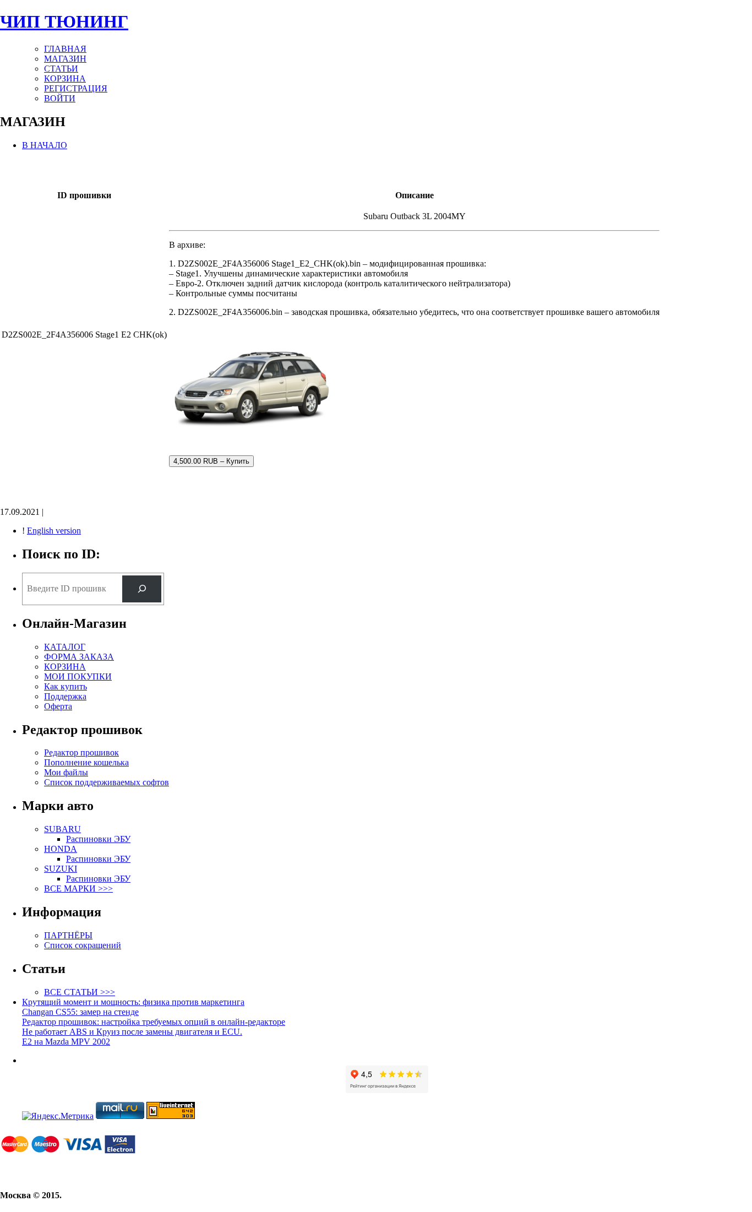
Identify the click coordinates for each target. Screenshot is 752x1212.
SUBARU (62, 829)
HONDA (60, 849)
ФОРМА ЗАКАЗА (79, 656)
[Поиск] (141, 588)
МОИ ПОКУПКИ (78, 676)
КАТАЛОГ (64, 646)
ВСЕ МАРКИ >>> (78, 888)
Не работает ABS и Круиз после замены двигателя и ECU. (132, 1031)
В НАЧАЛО (44, 145)
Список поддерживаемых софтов (106, 782)
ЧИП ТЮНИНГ (64, 21)
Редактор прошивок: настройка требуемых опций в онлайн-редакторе (153, 1021)
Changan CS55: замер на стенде (80, 1012)
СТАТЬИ (61, 68)
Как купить (65, 686)
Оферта (58, 706)
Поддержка (65, 696)
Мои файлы (66, 772)
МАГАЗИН (65, 58)
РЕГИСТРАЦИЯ (75, 88)
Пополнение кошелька (86, 762)
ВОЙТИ (59, 98)
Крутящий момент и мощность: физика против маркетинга (133, 1002)
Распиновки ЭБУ (98, 839)
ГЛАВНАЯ (65, 48)
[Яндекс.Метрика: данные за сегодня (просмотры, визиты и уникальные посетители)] (58, 1116)
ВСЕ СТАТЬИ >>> (79, 992)
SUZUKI (60, 868)
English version (54, 530)
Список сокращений (82, 945)
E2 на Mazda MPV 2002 (66, 1041)
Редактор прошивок (81, 752)
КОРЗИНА (65, 78)
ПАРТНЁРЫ (68, 935)
